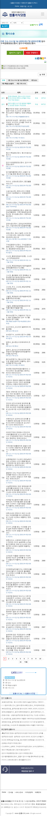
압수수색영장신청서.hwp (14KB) (14, 68)
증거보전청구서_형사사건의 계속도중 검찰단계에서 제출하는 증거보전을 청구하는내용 (18, 362)
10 (40, 659)
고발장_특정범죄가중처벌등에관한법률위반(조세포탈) (18, 299)
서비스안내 (19, 792)
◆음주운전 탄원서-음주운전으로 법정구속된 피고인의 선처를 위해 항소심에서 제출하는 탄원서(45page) (18, 112)
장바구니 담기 (15, 53)
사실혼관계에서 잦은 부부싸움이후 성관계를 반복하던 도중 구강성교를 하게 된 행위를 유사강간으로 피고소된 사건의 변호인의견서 (18, 491)
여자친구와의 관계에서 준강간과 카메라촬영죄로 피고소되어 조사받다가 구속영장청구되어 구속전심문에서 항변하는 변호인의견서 (18, 437)
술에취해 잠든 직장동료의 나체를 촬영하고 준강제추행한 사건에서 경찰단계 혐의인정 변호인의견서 (18, 638)
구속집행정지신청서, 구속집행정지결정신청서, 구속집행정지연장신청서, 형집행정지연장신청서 (18, 248)
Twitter (36, 58)
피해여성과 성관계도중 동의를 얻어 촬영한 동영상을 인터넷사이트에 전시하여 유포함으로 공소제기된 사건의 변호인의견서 (18, 423)
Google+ (41, 58)
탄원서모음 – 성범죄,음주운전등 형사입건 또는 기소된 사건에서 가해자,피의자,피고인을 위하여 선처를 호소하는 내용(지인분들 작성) (24, 715)
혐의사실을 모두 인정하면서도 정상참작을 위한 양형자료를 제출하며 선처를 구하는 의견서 (18, 650)
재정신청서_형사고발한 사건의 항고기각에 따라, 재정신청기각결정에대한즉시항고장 (18, 237)
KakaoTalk (45, 58)
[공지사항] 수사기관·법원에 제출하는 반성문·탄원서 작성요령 (19, 104)
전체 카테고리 (10, 677)
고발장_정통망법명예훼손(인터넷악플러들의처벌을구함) (18, 309)
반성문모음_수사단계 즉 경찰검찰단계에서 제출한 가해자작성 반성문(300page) (24, 725)
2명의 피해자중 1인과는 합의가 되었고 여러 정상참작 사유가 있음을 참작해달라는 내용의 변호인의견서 (18, 395)
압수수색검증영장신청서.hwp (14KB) (15, 66)
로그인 (30, 6)
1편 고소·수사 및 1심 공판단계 (18, 80)
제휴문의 (38, 792)
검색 (6, 26)
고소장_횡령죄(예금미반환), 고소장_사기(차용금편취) (19, 259)
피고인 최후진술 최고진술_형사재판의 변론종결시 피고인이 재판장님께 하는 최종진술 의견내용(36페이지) (18, 133)
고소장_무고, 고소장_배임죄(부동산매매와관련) (18, 289)
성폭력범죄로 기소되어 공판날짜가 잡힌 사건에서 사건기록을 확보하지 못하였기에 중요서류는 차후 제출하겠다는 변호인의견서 (18, 464)
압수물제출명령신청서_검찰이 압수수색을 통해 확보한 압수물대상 (18, 175)
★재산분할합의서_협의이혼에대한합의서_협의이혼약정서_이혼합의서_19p (24, 712)
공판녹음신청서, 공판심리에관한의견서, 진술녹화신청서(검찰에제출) (18, 226)
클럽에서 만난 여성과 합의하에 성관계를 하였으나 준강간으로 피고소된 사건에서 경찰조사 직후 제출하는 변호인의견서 (18, 477)
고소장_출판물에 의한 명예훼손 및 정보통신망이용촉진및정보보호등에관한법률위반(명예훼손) (18, 279)
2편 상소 (34, 80)
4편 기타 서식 (21, 83)
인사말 (10, 792)
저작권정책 (29, 792)
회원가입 (23, 6)
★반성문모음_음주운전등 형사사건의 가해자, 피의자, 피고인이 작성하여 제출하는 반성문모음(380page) (24, 709)
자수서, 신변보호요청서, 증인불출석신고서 (18, 184)
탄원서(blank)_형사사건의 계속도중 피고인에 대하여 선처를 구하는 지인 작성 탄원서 (19, 98)
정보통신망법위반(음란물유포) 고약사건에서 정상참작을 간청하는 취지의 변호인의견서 (18, 372)
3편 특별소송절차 (8, 83)
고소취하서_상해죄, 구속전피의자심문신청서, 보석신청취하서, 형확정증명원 (24, 746)
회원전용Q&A (41, 804)
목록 (43, 74)
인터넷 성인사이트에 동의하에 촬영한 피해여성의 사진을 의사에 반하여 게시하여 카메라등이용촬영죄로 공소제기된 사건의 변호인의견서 (18, 409)
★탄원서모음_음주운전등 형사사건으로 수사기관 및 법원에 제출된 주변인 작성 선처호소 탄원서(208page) (24, 722)
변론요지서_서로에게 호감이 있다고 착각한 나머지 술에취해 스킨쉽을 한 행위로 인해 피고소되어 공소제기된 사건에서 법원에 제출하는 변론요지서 (18, 546)
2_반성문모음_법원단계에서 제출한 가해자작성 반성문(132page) (24, 719)
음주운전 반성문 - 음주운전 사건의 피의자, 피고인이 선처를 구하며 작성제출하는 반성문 (18, 123)
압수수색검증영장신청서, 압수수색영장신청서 (18, 165)
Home (17, 6)
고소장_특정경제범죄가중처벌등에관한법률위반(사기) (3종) (18, 268)
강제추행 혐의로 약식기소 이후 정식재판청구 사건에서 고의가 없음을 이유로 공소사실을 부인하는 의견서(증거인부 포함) (18, 601)
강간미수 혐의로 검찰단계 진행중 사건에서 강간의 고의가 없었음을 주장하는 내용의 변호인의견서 (18, 384)
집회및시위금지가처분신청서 (12, 743)
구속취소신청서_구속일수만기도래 (18, 204)
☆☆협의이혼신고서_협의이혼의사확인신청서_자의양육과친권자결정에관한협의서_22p (24, 705)
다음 (25, 662)
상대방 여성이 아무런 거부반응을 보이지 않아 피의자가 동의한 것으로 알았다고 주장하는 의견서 (18, 627)
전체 (3, 80)
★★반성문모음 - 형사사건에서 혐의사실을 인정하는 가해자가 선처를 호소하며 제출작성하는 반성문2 (24, 702)
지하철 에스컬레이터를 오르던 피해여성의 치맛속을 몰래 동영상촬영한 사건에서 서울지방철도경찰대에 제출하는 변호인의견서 (18, 504)
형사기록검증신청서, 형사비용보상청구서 (18, 156)
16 (20, 662)
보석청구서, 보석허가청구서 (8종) (18, 336)
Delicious (43, 58)
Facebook (38, 58)
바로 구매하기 (32, 53)
